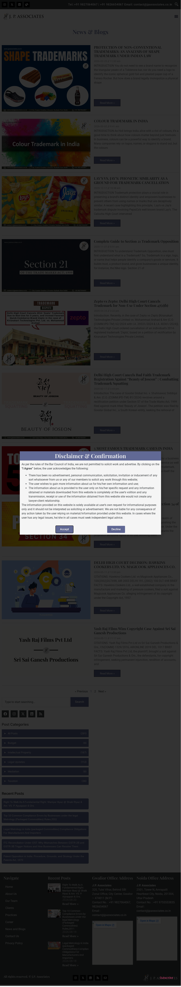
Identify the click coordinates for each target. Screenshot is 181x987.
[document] (90, 493)
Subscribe (166, 977)
